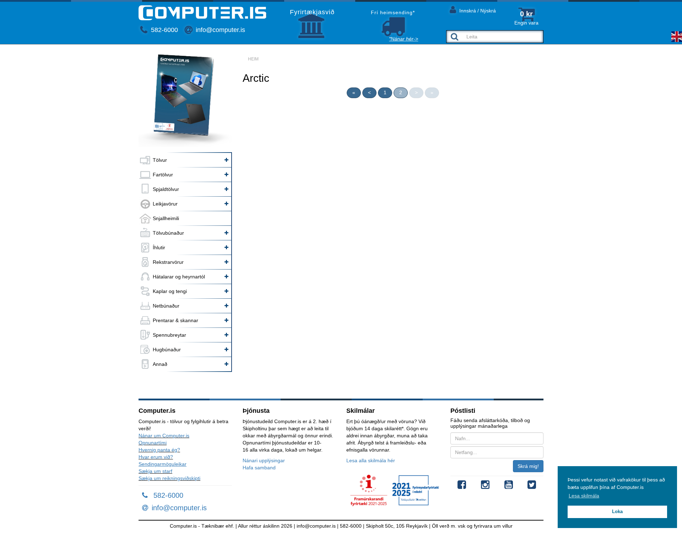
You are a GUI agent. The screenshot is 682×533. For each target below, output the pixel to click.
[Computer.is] (202, 12)
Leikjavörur (165, 204)
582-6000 (163, 29)
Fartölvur (163, 174)
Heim (253, 59)
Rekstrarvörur (168, 262)
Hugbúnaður (167, 349)
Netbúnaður (166, 306)
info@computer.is (219, 29)
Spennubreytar (169, 335)
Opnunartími (153, 443)
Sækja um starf (155, 471)
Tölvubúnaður (168, 233)
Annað (160, 364)
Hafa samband (259, 467)
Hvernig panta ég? (159, 450)
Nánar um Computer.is (164, 435)
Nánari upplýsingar (264, 460)
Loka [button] (617, 511)
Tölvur (160, 160)
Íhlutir (159, 247)
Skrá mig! (528, 466)
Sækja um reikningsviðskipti (169, 478)
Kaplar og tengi (170, 291)
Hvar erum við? (156, 457)
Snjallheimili (166, 218)
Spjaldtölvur (166, 189)
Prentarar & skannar (175, 320)
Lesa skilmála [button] (584, 496)
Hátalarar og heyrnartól (179, 276)
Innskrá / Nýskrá (477, 11)
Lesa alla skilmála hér (370, 460)
